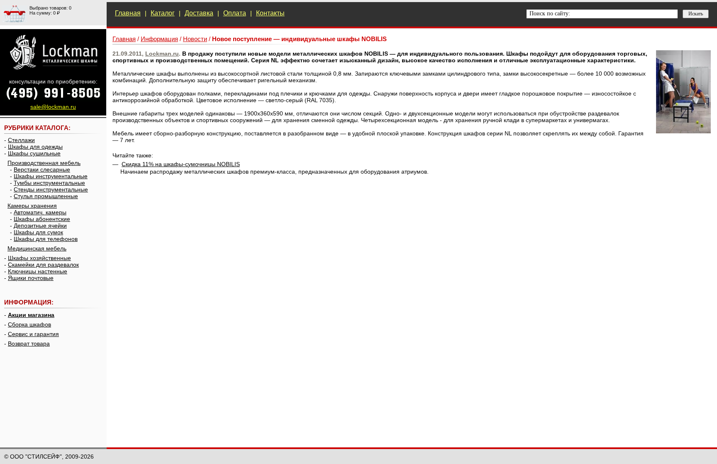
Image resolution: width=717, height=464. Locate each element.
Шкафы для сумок (38, 232)
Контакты (270, 13)
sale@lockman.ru (53, 106)
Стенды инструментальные (51, 189)
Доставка (199, 13)
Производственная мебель (43, 163)
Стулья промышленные (46, 196)
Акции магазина (31, 315)
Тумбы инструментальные (49, 182)
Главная (128, 13)
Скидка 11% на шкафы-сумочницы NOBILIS (181, 164)
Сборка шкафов (29, 324)
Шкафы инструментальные (51, 176)
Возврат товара (29, 343)
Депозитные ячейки (40, 225)
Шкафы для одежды (35, 146)
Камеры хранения (32, 205)
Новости (195, 38)
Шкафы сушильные (34, 153)
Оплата (234, 13)
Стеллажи (21, 140)
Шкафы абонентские (42, 219)
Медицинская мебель (36, 248)
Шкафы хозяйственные (39, 258)
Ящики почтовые (31, 278)
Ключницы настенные (37, 271)
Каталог (163, 13)
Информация (159, 38)
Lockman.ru (162, 53)
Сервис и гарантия (33, 334)
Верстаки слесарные (42, 169)
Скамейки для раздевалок (43, 264)
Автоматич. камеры (40, 212)
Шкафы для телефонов (46, 239)
